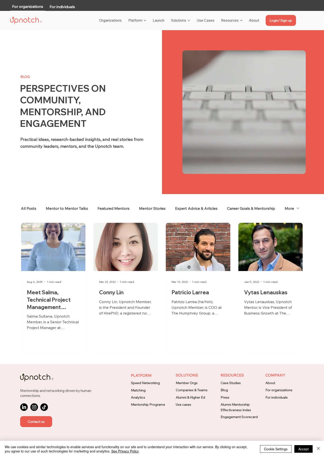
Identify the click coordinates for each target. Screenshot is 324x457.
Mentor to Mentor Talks (67, 208)
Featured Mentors (113, 208)
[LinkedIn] (24, 407)
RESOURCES (232, 375)
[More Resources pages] (241, 20)
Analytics (138, 397)
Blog (224, 390)
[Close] (318, 449)
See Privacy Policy (125, 451)
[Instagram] (34, 407)
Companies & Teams (192, 390)
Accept (303, 449)
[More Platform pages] (145, 20)
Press (225, 397)
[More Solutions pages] (189, 20)
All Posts (28, 208)
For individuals (276, 397)
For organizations (278, 390)
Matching (138, 390)
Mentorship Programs (148, 404)
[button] (36, 421)
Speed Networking (145, 383)
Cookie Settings (275, 449)
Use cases (183, 404)
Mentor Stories (152, 208)
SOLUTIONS (187, 375)
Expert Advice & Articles (196, 208)
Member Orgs (187, 383)
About (270, 383)
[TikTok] (44, 407)
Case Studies (231, 383)
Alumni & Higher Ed (190, 397)
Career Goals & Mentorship (251, 208)
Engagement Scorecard (239, 417)
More (289, 208)
